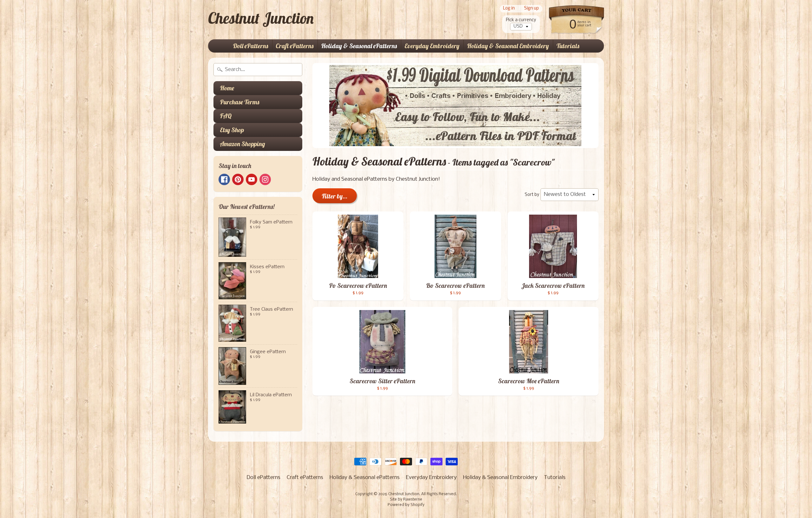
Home (227, 88)
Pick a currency (521, 20)
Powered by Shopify (406, 505)
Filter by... (334, 196)
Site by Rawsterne (406, 500)
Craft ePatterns (294, 46)
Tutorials (567, 46)
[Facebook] (224, 179)
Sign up (531, 9)
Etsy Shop (232, 130)
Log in (509, 9)
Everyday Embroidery (431, 46)
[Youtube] (251, 179)
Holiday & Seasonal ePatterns (359, 46)
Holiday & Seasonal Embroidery (508, 46)
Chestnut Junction (261, 18)
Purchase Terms (239, 102)
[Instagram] (265, 179)
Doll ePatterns (250, 46)
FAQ (226, 116)
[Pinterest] (238, 179)
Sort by (532, 194)
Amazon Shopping (242, 144)
